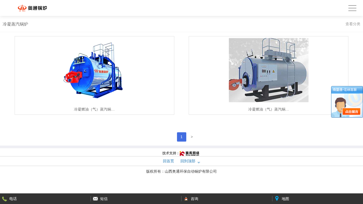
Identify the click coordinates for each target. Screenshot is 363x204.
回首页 (168, 161)
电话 (13, 199)
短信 (104, 199)
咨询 (194, 199)
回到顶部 (187, 161)
